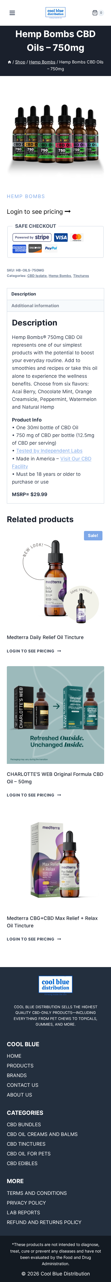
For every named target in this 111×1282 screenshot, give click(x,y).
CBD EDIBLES (22, 1163)
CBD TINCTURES (26, 1144)
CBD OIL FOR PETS (29, 1154)
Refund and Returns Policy (44, 1222)
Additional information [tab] (35, 305)
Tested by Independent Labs (49, 451)
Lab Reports (23, 1212)
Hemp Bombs (26, 196)
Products (20, 1066)
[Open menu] (12, 12)
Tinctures (81, 275)
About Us (19, 1095)
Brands (17, 1075)
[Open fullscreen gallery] (98, 177)
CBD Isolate (37, 275)
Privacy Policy (26, 1203)
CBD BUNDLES (24, 1124)
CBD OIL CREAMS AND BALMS (42, 1134)
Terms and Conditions (37, 1193)
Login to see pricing (36, 211)
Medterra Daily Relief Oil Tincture (45, 637)
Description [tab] (23, 294)
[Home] (9, 61)
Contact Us (22, 1085)
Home (14, 1056)
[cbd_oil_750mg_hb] (55, 134)
